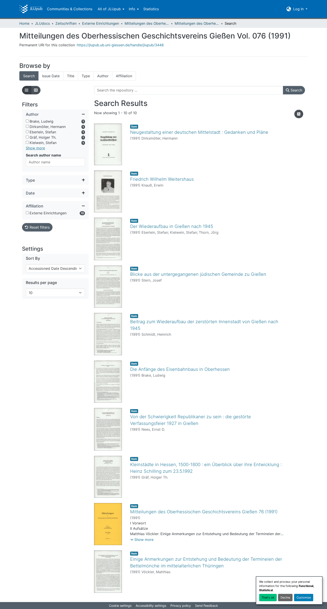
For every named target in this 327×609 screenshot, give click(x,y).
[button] (30, 8)
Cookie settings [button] (120, 605)
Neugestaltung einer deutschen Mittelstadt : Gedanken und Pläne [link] (199, 132)
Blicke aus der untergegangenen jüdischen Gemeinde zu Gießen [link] (198, 274)
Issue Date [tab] (51, 76)
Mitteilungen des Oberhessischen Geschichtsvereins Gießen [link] (147, 23)
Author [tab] (103, 76)
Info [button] (132, 9)
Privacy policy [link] (180, 605)
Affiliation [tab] (124, 76)
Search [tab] (29, 76)
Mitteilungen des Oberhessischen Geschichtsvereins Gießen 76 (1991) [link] (204, 511)
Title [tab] (70, 76)
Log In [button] (299, 9)
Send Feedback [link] (206, 605)
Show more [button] (35, 148)
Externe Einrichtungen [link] (100, 23)
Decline (285, 597)
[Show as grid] (35, 90)
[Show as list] (26, 90)
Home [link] (24, 23)
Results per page (41, 282)
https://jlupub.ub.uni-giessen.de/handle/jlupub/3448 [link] (120, 45)
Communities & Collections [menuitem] (69, 9)
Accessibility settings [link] (151, 605)
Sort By (33, 258)
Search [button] (295, 90)
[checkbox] (27, 121)
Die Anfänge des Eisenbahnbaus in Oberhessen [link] (180, 369)
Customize (304, 597)
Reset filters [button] (39, 227)
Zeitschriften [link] (66, 23)
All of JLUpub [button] (109, 9)
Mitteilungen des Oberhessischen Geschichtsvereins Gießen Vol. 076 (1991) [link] (197, 23)
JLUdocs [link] (42, 23)
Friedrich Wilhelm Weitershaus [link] (162, 179)
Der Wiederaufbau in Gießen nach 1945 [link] (171, 226)
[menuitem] (110, 9)
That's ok (268, 597)
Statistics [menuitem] (151, 9)
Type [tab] (86, 76)
